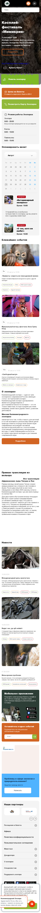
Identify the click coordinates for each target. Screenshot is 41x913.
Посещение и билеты (13, 825)
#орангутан (6, 592)
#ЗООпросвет (24, 592)
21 (25, 180)
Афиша (7, 831)
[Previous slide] (31, 818)
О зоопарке (8, 862)
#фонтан (27, 337)
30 (20, 167)
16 (35, 176)
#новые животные (27, 639)
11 (11, 176)
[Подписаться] (34, 736)
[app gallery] (31, 717)
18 (11, 180)
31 (25, 167)
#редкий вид (15, 592)
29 (16, 167)
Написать (18, 790)
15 (30, 176)
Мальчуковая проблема (11, 675)
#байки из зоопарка (8, 385)
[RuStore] (32, 713)
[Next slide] (35, 818)
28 (11, 167)
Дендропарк (9, 855)
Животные (8, 849)
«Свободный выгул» (10, 374)
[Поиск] (36, 10)
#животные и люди (21, 385)
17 (6, 180)
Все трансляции (31, 479)
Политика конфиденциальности (19, 837)
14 (25, 176)
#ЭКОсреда (34, 592)
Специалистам (10, 868)
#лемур (5, 639)
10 (6, 176)
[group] (12, 811)
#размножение (33, 684)
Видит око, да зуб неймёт (12, 628)
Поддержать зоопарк (13, 874)
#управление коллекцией (19, 684)
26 (16, 184)
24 (6, 184)
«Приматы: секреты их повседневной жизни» (20, 276)
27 (6, 167)
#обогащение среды (26, 284)
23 (35, 180)
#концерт (19, 337)
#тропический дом (7, 284)
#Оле (16, 284)
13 (20, 176)
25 (11, 184)
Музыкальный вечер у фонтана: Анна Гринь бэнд (19, 328)
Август (11, 155)
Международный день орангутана (16, 578)
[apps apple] (31, 708)
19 (16, 180)
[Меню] (34, 3)
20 (20, 180)
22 (30, 180)
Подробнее (13, 52)
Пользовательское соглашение (18, 843)
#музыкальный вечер (8, 337)
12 (16, 176)
